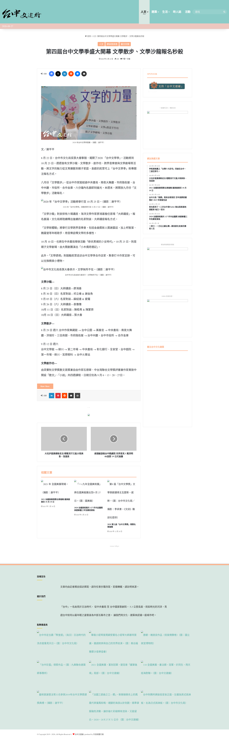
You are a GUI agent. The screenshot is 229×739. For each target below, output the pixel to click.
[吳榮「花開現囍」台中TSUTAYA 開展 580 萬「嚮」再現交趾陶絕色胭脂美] (114, 707)
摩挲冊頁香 (112, 44)
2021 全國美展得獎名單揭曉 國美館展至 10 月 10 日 (55, 500)
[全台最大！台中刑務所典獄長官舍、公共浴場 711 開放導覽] (166, 704)
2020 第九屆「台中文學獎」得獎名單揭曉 (121, 525)
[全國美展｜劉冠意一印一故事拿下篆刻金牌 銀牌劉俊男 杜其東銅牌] (114, 675)
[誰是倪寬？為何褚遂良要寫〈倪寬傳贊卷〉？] (166, 645)
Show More (45, 386)
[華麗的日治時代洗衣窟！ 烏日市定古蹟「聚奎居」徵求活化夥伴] (62, 645)
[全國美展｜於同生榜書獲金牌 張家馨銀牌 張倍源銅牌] (166, 675)
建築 (154, 12)
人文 (143, 12)
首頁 (89, 36)
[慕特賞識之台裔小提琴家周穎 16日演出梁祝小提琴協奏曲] (114, 645)
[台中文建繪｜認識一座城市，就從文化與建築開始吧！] (22, 12)
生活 (165, 12)
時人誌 (177, 12)
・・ (88, 407)
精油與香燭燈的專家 (167, 245)
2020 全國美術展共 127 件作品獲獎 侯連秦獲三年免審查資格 (88, 508)
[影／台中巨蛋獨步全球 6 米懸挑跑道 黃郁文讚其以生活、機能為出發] (62, 675)
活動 (188, 12)
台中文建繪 (79, 734)
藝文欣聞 (125, 44)
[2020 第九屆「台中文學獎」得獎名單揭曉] (121, 501)
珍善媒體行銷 (98, 734)
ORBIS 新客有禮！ (167, 296)
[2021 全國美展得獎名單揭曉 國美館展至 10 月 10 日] (55, 488)
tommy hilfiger (114, 546)
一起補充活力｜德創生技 (168, 108)
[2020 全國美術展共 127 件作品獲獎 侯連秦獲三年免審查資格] (88, 492)
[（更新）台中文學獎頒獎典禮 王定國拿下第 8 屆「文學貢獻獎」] (62, 704)
